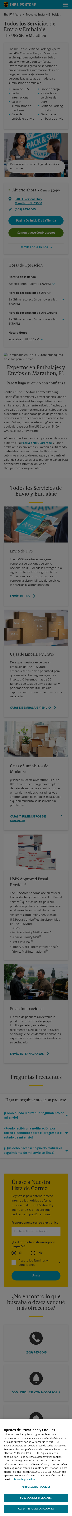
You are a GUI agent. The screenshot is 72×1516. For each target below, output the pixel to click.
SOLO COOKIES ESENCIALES (36, 1498)
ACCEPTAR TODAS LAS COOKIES (36, 1509)
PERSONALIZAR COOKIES (36, 1487)
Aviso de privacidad (25, 1479)
